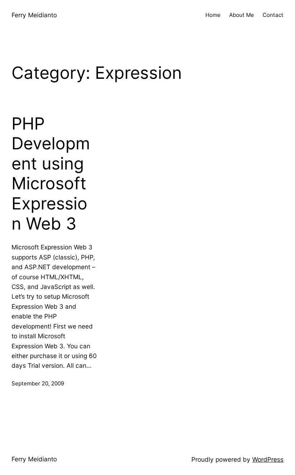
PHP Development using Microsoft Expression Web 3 (51, 174)
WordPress (267, 459)
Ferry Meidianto (34, 15)
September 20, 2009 (38, 383)
